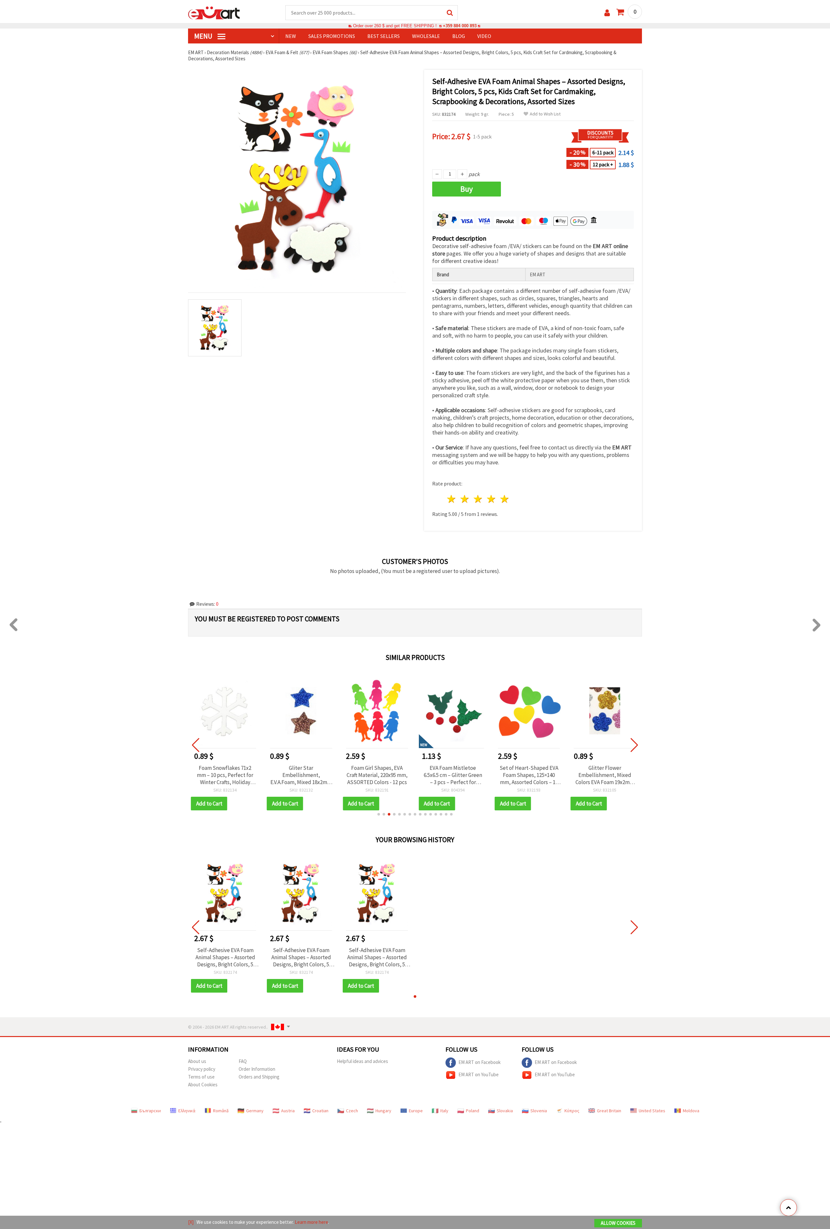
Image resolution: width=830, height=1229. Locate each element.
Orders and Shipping (259, 1077)
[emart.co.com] (214, 12)
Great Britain (609, 1111)
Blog (458, 36)
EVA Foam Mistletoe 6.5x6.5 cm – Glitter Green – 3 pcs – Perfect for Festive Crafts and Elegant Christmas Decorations (453, 775)
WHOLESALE (426, 36)
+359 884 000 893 (460, 25)
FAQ (243, 1061)
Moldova (691, 1111)
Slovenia (538, 1111)
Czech (352, 1111)
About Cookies (203, 1084)
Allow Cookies (618, 1223)
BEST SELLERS (383, 36)
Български (150, 1111)
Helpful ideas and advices (362, 1061)
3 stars (478, 499)
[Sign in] (607, 13)
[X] (191, 1222)
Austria (288, 1111)
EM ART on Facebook (479, 1062)
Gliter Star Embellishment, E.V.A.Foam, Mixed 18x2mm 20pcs (301, 775)
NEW (290, 36)
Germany (255, 1111)
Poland (472, 1111)
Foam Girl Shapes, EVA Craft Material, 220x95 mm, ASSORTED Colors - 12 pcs (377, 775)
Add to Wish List (545, 114)
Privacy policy (201, 1069)
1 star (451, 499)
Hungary (383, 1111)
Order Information (257, 1069)
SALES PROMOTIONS (331, 36)
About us (197, 1061)
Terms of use (201, 1077)
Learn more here (311, 1222)
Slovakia (505, 1111)
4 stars (491, 499)
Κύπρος (571, 1111)
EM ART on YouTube (478, 1074)
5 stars (504, 499)
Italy (444, 1111)
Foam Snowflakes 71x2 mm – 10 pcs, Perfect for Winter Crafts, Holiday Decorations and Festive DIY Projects (225, 775)
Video (484, 36)
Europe (416, 1111)
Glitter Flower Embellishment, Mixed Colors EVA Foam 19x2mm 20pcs (604, 775)
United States (652, 1111)
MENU (204, 36)
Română (221, 1111)
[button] (378, 814)
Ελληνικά (187, 1111)
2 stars (465, 499)
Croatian (320, 1111)
